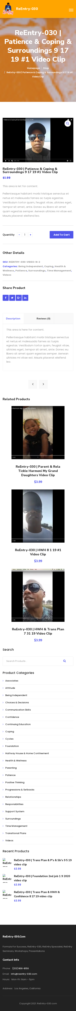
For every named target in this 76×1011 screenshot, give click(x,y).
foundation (12, 746)
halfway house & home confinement (27, 753)
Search (64, 661)
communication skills (18, 709)
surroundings (37, 270)
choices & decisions (17, 702)
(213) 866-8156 (20, 968)
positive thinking (14, 782)
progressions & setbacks (19, 789)
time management (59, 270)
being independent (30, 266)
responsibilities (14, 804)
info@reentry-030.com (24, 974)
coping (48, 266)
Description (13, 318)
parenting (11, 768)
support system (14, 811)
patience (21, 270)
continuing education (18, 724)
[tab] (13, 318)
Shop (46, 68)
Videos (7, 275)
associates (11, 680)
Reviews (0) (43, 318)
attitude (10, 688)
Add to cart (62, 234)
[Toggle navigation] (71, 10)
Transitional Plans (15, 833)
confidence (12, 717)
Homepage (33, 68)
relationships (13, 797)
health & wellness (16, 760)
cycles (9, 738)
